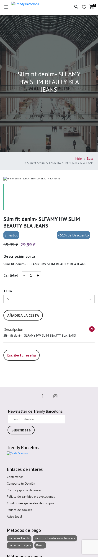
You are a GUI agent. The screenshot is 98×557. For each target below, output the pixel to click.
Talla (7, 291)
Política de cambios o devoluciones (31, 496)
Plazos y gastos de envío (24, 490)
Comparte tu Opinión (21, 483)
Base (89, 159)
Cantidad (10, 275)
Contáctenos (15, 477)
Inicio (78, 159)
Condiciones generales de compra (30, 503)
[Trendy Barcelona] (33, 3)
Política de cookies (19, 510)
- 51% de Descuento (73, 235)
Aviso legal (14, 516)
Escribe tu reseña (21, 355)
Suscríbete (21, 430)
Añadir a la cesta (23, 315)
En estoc (11, 235)
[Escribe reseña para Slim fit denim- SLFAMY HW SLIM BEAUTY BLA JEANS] (21, 350)
